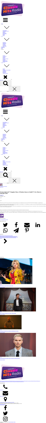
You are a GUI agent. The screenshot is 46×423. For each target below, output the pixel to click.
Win (1, 140)
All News (1, 381)
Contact (4, 69)
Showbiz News (3, 47)
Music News (2, 138)
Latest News (4, 42)
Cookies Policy (4, 71)
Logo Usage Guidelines (5, 150)
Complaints (4, 70)
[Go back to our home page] (12, 108)
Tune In (4, 35)
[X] (5, 227)
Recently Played (5, 33)
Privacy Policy (4, 163)
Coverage (4, 148)
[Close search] (14, 89)
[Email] (27, 227)
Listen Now (1, 171)
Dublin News (4, 43)
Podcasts (4, 32)
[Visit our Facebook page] (23, 408)
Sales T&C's (4, 72)
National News (4, 134)
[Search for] (3, 91)
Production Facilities (5, 61)
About (2, 62)
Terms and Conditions (5, 73)
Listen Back (4, 31)
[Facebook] (16, 227)
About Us (4, 68)
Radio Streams (4, 124)
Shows (3, 126)
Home (2, 23)
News (2, 36)
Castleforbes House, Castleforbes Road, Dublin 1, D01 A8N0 (7, 402)
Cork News (4, 44)
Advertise (4, 55)
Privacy (5, 404)
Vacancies (4, 153)
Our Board (4, 59)
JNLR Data (4, 57)
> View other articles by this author (4, 219)
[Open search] (5, 83)
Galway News (4, 45)
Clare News (4, 136)
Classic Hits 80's (5, 30)
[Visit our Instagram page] (23, 419)
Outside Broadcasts (5, 60)
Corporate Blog (4, 56)
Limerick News (4, 46)
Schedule (4, 34)
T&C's (1, 404)
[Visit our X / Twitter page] (23, 413)
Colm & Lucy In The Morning (3, 186)
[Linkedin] (37, 227)
